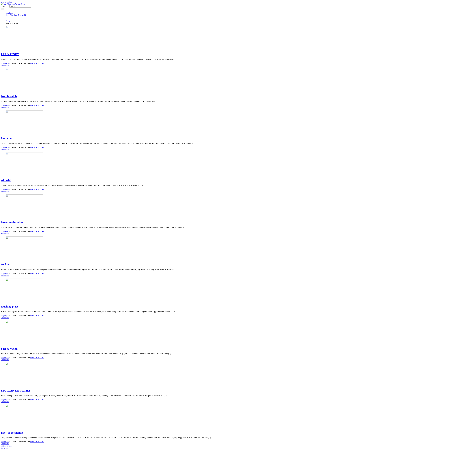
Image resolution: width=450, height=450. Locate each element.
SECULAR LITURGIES (15, 390)
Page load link (6, 446)
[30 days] (24, 260)
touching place (9, 306)
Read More (5, 65)
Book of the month (12, 432)
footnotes (6, 138)
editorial (6, 180)
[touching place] (24, 302)
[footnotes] (24, 133)
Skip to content (6, 2)
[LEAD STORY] (18, 49)
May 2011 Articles (37, 63)
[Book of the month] (24, 428)
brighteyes (5, 63)
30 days (5, 264)
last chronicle (9, 96)
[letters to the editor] (24, 217)
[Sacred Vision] (24, 344)
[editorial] (24, 175)
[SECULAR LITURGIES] (24, 386)
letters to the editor (12, 222)
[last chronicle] (24, 91)
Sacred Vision (9, 348)
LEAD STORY (10, 54)
